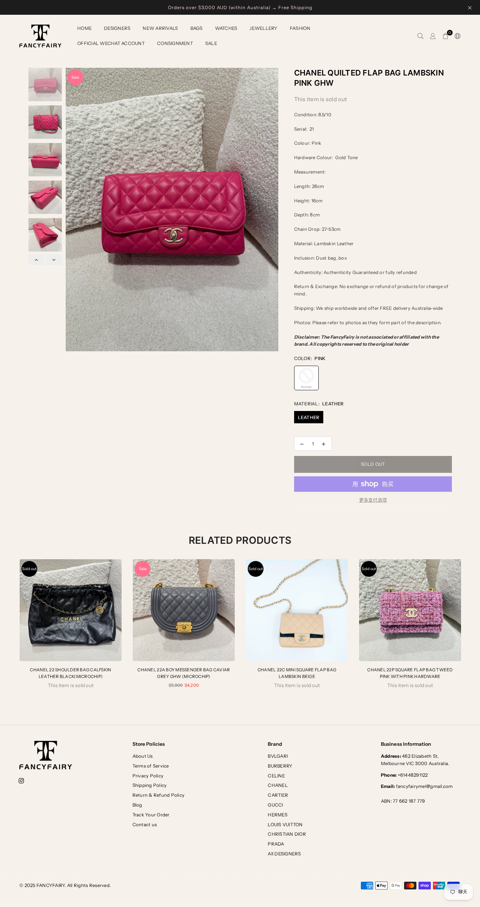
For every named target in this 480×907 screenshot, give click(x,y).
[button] (445, 36)
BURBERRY (280, 766)
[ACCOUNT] (433, 36)
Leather (309, 417)
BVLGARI (278, 756)
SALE (211, 43)
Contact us (144, 824)
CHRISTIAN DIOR (287, 834)
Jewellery (263, 28)
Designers (117, 28)
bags (196, 28)
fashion (300, 28)
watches (226, 28)
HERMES (277, 814)
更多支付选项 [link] (373, 500)
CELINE (276, 775)
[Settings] (456, 36)
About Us (142, 756)
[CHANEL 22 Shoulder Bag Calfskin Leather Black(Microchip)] (71, 610)
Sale (75, 77)
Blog (137, 805)
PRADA (276, 844)
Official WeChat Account (111, 43)
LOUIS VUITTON (285, 824)
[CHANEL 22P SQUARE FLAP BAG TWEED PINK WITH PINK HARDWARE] (410, 610)
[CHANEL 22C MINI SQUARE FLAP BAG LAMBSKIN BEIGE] (297, 610)
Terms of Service (150, 766)
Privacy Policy (148, 775)
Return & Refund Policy (158, 795)
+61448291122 (404, 775)
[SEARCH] (420, 36)
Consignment (175, 43)
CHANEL (278, 785)
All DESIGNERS (284, 853)
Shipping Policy (149, 785)
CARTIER (278, 795)
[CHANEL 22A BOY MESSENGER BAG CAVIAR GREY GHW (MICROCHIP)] (184, 610)
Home (84, 28)
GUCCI (275, 805)
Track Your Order (151, 814)
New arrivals (160, 28)
